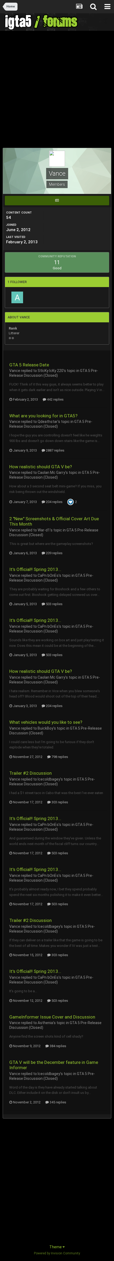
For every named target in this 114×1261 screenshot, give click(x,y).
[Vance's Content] (57, 200)
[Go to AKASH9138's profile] (17, 297)
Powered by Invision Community (57, 1253)
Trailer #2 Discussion (30, 773)
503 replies (54, 604)
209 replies (54, 553)
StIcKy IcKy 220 (50, 371)
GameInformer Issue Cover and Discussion (52, 1017)
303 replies (59, 802)
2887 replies (54, 450)
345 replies (57, 1102)
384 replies (57, 1046)
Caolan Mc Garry (51, 472)
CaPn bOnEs (48, 575)
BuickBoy (45, 728)
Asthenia (45, 1023)
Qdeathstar (48, 421)
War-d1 (44, 530)
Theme (56, 1247)
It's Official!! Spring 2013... (35, 569)
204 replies (54, 502)
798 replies (59, 757)
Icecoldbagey (49, 779)
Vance (14, 371)
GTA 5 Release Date (29, 364)
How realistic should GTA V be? (40, 466)
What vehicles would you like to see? (45, 722)
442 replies (55, 399)
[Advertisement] (57, 91)
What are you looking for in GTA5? (43, 415)
